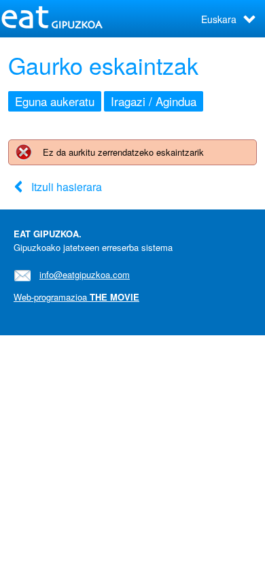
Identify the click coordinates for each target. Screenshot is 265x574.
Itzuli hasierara (66, 187)
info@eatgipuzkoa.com (84, 274)
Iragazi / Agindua (153, 100)
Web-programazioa (76, 296)
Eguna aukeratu (54, 100)
